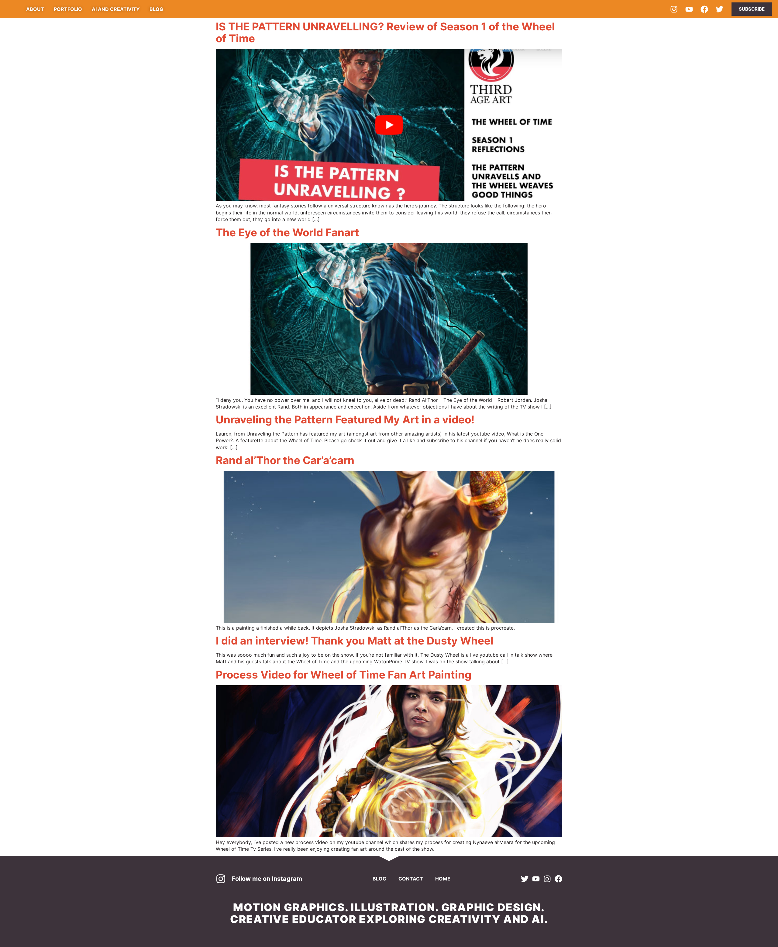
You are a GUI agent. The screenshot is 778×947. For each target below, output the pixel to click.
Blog (379, 879)
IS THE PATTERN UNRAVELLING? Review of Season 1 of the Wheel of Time (385, 32)
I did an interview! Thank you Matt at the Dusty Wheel (355, 640)
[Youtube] (689, 9)
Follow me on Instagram (267, 878)
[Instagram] (673, 9)
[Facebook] (704, 9)
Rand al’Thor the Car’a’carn (285, 460)
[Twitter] (719, 9)
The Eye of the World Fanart (287, 232)
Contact (410, 879)
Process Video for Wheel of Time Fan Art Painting (343, 674)
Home (442, 879)
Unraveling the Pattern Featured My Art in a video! (345, 419)
